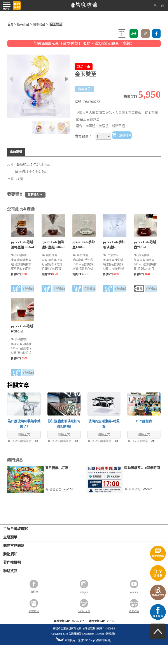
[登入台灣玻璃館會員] (155, 6)
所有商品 (23, 24)
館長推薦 (21, 255)
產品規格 (16, 151)
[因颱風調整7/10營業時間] (104, 479)
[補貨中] (139, 289)
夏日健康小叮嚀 (56, 468)
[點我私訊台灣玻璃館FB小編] (158, 618)
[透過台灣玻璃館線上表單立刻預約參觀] (17, 5)
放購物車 (124, 135)
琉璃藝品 (39, 24)
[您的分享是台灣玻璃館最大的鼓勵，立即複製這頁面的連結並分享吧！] (145, 33)
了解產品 (28, 288)
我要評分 (84, 89)
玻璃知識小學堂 (22, 441)
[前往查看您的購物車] (162, 6)
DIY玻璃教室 (140, 441)
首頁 (10, 24)
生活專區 (113, 255)
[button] (66, 79)
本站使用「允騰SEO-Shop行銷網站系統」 (89, 640)
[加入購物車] (16, 289)
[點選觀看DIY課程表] (158, 580)
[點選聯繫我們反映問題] (158, 599)
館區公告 (55, 489)
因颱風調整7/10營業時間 (142, 468)
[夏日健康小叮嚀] (25, 479)
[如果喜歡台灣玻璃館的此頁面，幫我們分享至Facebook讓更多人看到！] (156, 33)
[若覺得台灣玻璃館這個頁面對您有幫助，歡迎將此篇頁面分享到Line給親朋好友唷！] (133, 33)
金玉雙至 (56, 24)
